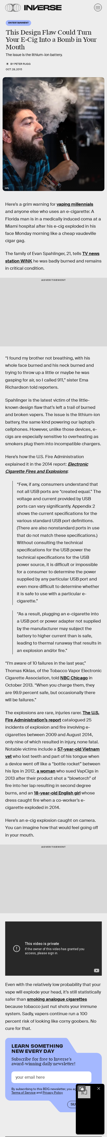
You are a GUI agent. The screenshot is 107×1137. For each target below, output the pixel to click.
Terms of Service (23, 1093)
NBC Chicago (74, 678)
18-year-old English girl (57, 793)
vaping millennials (75, 204)
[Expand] (81, 1088)
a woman (46, 771)
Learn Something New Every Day (37, 1047)
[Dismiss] (99, 1088)
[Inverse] (42, 7)
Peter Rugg (22, 64)
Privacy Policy (53, 1093)
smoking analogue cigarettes (57, 999)
